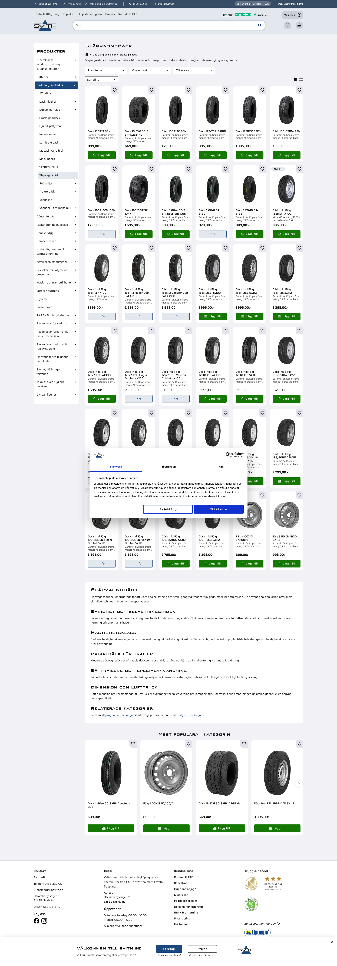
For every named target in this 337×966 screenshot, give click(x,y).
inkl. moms (297, 4)
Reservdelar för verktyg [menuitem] (52, 323)
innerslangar (125, 715)
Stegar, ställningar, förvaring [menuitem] (49, 371)
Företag (169, 949)
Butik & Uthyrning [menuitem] (47, 14)
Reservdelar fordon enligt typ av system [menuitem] (53, 346)
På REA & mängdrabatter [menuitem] (53, 315)
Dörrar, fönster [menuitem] (46, 216)
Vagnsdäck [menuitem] (46, 200)
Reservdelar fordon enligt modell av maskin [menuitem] (53, 333)
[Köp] (102, 155)
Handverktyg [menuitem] (45, 233)
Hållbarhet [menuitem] (181, 924)
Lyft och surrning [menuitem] (48, 291)
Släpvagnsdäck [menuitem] (49, 175)
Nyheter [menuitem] (42, 299)
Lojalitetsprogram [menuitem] (90, 14)
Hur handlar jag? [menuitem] (185, 889)
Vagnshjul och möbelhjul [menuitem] (55, 208)
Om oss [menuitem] (110, 14)
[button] (287, 25)
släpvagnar (109, 715)
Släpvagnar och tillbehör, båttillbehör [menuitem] (52, 359)
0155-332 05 (140, 4)
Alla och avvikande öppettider (123, 926)
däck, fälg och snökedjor (186, 715)
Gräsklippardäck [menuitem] (49, 118)
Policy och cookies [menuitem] (185, 901)
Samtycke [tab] (116, 466)
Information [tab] (168, 466)
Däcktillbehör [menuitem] (47, 101)
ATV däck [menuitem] (45, 93)
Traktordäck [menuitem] (47, 191)
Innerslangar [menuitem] (47, 134)
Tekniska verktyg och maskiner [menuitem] (50, 384)
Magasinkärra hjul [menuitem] (51, 150)
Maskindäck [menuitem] (47, 159)
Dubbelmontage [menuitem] (49, 109)
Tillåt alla (218, 509)
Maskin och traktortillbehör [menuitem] (54, 282)
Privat (202, 949)
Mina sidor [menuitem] (181, 895)
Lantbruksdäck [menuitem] (49, 142)
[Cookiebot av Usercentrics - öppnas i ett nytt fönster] (228, 455)
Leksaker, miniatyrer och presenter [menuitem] (53, 272)
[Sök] (260, 25)
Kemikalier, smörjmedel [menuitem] (52, 262)
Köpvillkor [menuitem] (69, 14)
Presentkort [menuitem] (44, 307)
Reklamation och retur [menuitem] (188, 907)
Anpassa (166, 509)
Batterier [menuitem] (42, 77)
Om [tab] (221, 466)
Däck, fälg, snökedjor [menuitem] (50, 85)
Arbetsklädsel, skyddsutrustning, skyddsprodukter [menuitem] (48, 64)
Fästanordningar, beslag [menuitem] (52, 225)
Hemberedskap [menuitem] (46, 241)
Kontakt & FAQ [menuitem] (127, 14)
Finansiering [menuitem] (182, 918)
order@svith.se (165, 4)
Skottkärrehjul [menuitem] (48, 167)
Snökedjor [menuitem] (45, 183)
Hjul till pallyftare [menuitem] (50, 126)
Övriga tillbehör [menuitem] (46, 394)
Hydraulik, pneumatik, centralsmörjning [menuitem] (51, 251)
